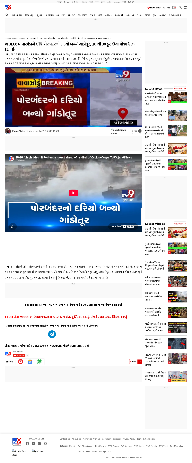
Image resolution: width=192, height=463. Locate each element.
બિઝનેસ (108, 15)
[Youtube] (20, 361)
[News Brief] (154, 7)
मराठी (91, 2)
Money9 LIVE (105, 451)
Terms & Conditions (146, 438)
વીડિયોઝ (50, 15)
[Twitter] (33, 443)
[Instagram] (39, 443)
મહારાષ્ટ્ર (162, 15)
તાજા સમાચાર (16, 15)
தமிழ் (109, 2)
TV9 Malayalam (176, 446)
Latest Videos (155, 223)
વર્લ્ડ (100, 15)
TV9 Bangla (139, 446)
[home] (6, 15)
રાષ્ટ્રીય (92, 15)
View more (179, 88)
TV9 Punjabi (151, 446)
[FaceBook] (27, 443)
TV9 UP (81, 451)
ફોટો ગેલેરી (60, 15)
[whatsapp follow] (39, 361)
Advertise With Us (91, 438)
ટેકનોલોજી (82, 15)
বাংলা (97, 2)
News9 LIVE (91, 451)
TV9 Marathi (100, 446)
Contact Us (64, 438)
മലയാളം (117, 2)
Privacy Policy (129, 438)
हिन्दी (59, 2)
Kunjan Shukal (18, 131)
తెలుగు (84, 2)
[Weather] (164, 7)
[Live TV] (173, 8)
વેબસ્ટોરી (119, 15)
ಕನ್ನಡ (75, 2)
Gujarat (22, 38)
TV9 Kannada (126, 446)
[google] (120, 131)
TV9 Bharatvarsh (85, 446)
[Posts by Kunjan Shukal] (8, 131)
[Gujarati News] (8, 8)
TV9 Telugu (113, 446)
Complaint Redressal (111, 438)
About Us (76, 438)
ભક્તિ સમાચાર (175, 15)
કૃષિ (154, 15)
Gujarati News (11, 38)
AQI (168, 7)
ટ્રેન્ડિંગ (139, 15)
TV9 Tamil (163, 446)
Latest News (154, 88)
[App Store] (40, 453)
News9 (66, 2)
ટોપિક (147, 15)
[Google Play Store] (20, 453)
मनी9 (124, 2)
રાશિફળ (71, 15)
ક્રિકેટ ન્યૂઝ (29, 15)
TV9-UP (131, 2)
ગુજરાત (40, 15)
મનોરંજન (130, 15)
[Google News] (30, 361)
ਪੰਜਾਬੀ (103, 2)
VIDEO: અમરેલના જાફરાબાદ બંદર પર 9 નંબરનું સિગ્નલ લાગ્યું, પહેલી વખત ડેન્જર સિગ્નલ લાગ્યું (73, 317)
